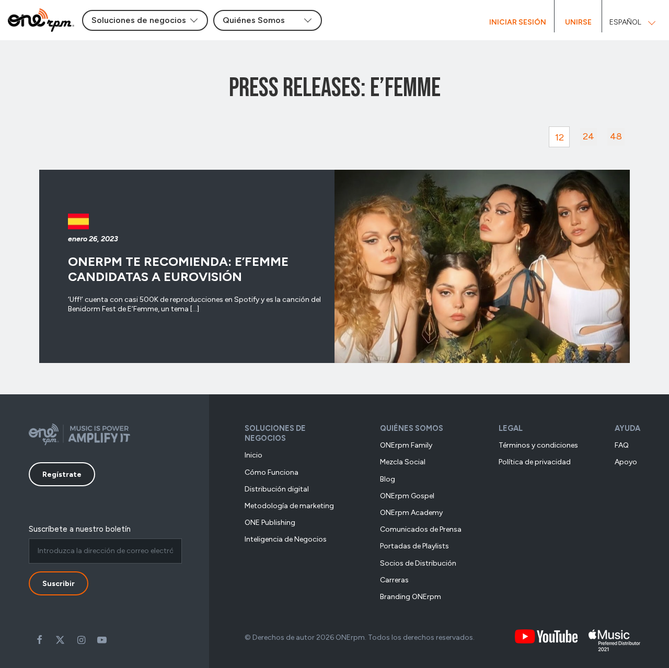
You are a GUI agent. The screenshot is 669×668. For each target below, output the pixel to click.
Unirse (578, 22)
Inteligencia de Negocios (286, 539)
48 (616, 136)
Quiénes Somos (411, 428)
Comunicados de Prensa (421, 529)
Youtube (102, 640)
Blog (387, 479)
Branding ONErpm (410, 596)
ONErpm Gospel (407, 495)
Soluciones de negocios (275, 433)
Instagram (81, 640)
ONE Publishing (270, 522)
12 (559, 137)
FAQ (622, 445)
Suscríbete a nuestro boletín (80, 529)
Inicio (253, 455)
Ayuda (627, 428)
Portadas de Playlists (414, 546)
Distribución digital (277, 489)
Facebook (39, 640)
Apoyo (626, 462)
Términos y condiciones (538, 445)
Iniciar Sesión (517, 22)
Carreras (394, 580)
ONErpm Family (406, 445)
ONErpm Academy (411, 512)
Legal (511, 428)
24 (588, 136)
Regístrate (62, 474)
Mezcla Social (402, 462)
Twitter (60, 640)
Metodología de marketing (289, 505)
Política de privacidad (535, 462)
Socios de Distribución (418, 563)
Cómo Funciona (271, 472)
